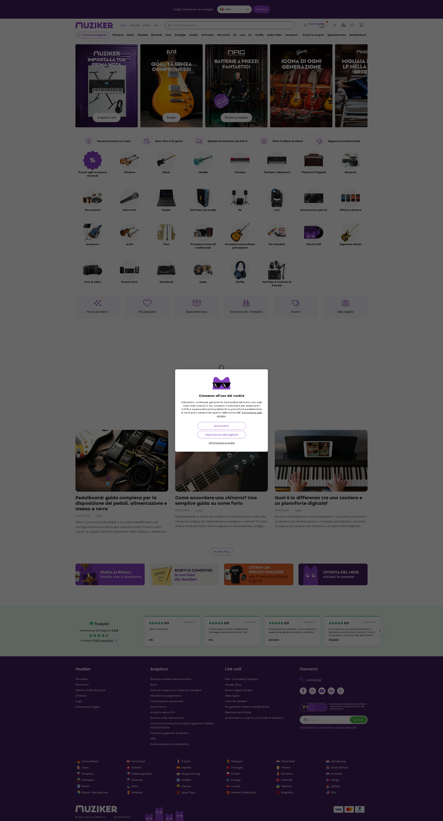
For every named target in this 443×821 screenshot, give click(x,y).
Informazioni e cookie (221, 443)
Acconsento (221, 426)
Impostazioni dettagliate (221, 434)
